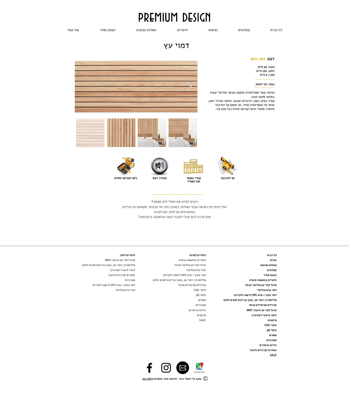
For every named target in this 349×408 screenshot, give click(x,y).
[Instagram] (166, 367)
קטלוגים (272, 270)
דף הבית (272, 255)
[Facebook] (149, 367)
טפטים (273, 335)
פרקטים (272, 320)
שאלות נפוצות (268, 265)
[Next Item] (189, 86)
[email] (182, 367)
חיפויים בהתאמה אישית (263, 280)
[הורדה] (199, 367)
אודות (273, 260)
